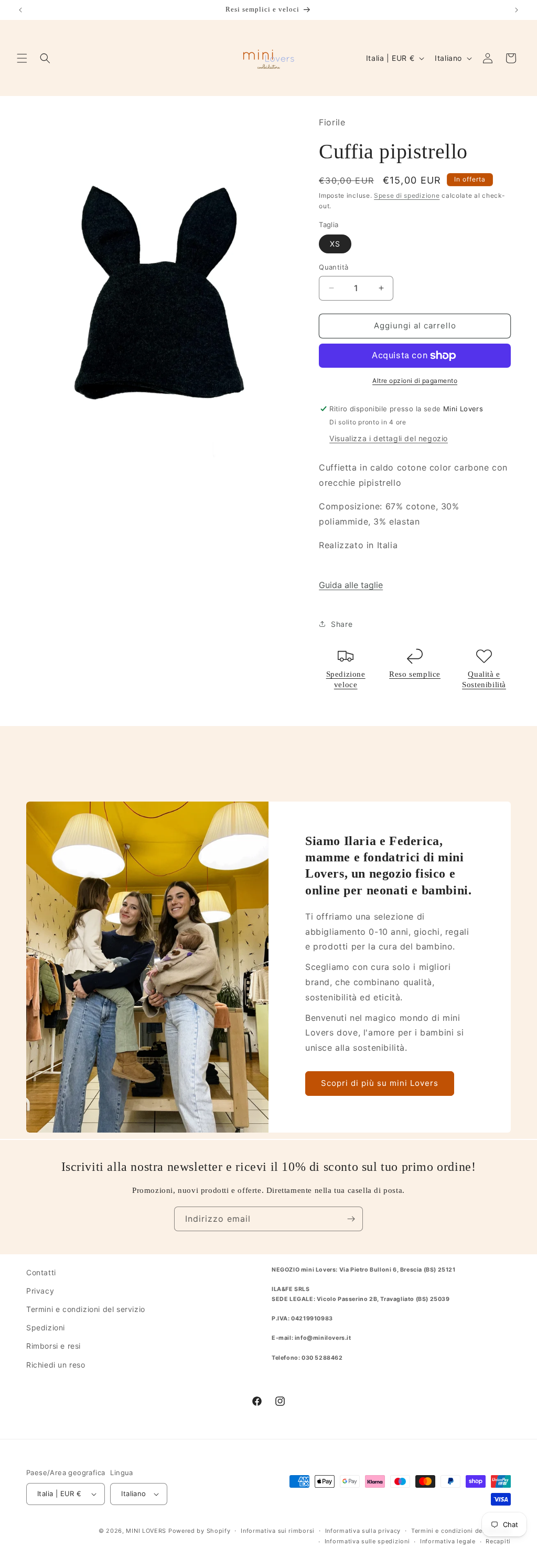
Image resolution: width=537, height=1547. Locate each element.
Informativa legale (448, 1541)
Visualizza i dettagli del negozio (388, 438)
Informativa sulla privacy (363, 1530)
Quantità (333, 267)
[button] (22, 58)
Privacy (40, 1290)
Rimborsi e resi (53, 1345)
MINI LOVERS (147, 1530)
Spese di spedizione (406, 195)
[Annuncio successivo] (516, 10)
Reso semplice (415, 674)
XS (335, 243)
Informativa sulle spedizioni (367, 1541)
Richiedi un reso (55, 1364)
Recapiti (498, 1541)
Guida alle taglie (351, 585)
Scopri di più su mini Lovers (379, 1084)
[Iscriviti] (350, 1219)
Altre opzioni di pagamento (414, 381)
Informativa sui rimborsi (278, 1530)
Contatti (41, 1272)
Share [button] (341, 624)
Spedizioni (45, 1327)
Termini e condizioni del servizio (85, 1309)
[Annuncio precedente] (20, 10)
